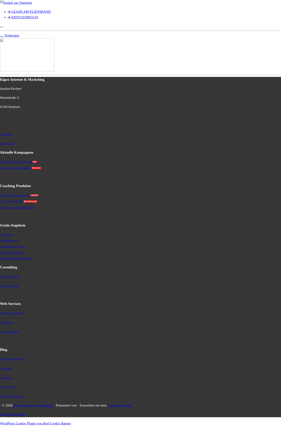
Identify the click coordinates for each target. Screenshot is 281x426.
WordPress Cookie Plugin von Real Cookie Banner (35, 423)
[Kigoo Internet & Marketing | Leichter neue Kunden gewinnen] (16, 3)
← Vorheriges (9, 35)
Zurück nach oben (12, 414)
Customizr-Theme (120, 405)
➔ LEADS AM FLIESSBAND (29, 12)
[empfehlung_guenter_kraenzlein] (27, 70)
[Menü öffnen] (1, 27)
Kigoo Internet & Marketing (33, 405)
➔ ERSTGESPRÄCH (23, 17)
